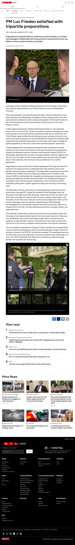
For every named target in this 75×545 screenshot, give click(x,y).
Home (12, 6)
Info (3, 515)
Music (3, 501)
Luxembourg (14, 11)
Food (57, 462)
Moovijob (40, 503)
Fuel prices (59, 479)
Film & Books (5, 507)
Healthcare (41, 484)
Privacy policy (18, 529)
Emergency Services (7, 520)
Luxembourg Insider (46, 476)
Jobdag (40, 501)
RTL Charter (45, 529)
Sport (4, 476)
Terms (11, 529)
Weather (4, 518)
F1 (2, 482)
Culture (5, 498)
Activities (22, 484)
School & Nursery (24, 479)
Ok (29, 451)
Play (37, 6)
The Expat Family (24, 488)
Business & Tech (38, 11)
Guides (40, 482)
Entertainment (44, 459)
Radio (62, 6)
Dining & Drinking (42, 479)
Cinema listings (6, 511)
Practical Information (43, 492)
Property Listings (60, 501)
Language (40, 490)
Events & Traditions (43, 480)
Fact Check (28, 11)
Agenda (4, 509)
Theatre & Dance (6, 503)
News (7, 11)
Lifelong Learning (42, 505)
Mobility (59, 476)
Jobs (40, 498)
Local (3, 479)
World (21, 11)
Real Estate (61, 498)
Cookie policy (27, 529)
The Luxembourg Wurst (44, 464)
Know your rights (24, 492)
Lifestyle (59, 459)
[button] (10, 268)
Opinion (23, 459)
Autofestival (59, 480)
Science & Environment (57, 11)
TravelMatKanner (24, 494)
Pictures (23, 498)
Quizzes (40, 465)
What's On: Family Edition (27, 480)
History (40, 486)
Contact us (5, 529)
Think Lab (46, 11)
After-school (23, 486)
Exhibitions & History (7, 505)
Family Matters (26, 476)
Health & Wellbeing (25, 482)
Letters (22, 464)
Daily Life (40, 488)
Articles (58, 503)
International (5, 480)
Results (4, 484)
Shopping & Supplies (25, 490)
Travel (58, 464)
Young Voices (23, 462)
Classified (59, 482)
